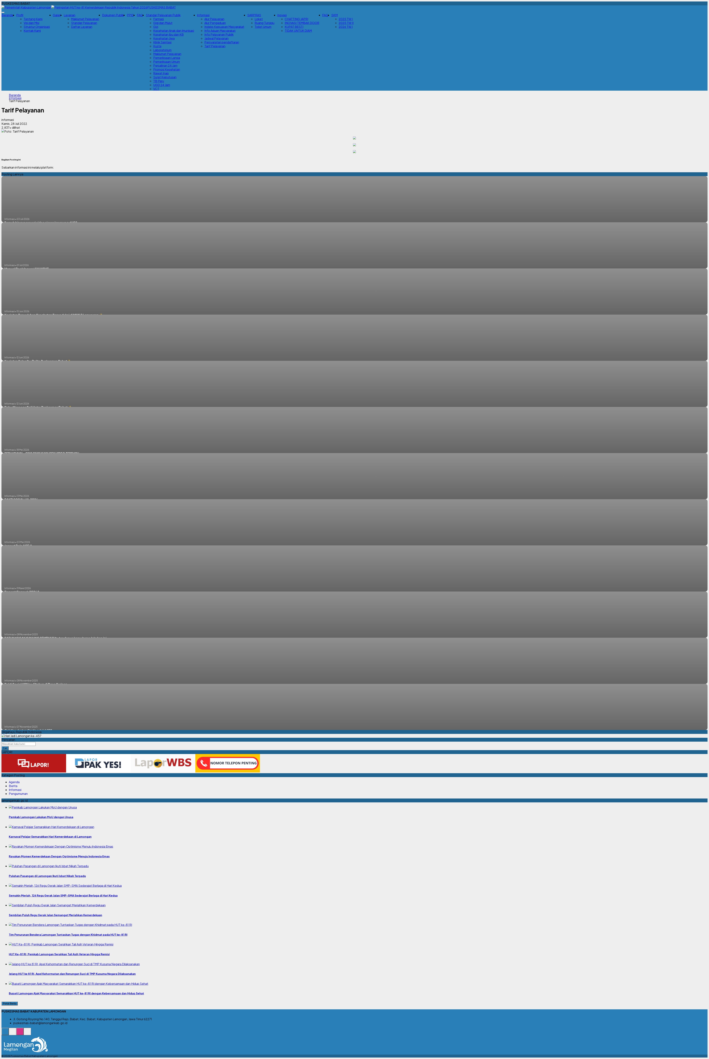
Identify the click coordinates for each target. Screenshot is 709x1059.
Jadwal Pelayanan (216, 38)
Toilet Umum (263, 27)
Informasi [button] (203, 15)
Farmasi (158, 19)
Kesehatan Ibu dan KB (168, 34)
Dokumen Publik (113, 15)
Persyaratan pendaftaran (221, 42)
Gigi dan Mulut (162, 23)
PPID (130, 15)
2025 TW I (346, 19)
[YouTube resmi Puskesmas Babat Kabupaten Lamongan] (27, 1033)
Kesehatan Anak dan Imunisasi (173, 30)
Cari (5, 748)
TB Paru (158, 81)
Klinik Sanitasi (162, 42)
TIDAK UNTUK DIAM (298, 30)
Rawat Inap (161, 73)
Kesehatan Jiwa (164, 38)
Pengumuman (18, 794)
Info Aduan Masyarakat (220, 30)
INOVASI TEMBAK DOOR (302, 23)
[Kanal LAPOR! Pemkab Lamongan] (12, 1033)
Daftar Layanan (81, 27)
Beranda (7, 15)
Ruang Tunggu (264, 23)
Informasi (15, 98)
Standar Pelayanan (84, 23)
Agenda (14, 782)
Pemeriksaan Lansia (166, 58)
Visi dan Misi (31, 23)
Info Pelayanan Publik (219, 34)
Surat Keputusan (165, 77)
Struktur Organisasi (37, 27)
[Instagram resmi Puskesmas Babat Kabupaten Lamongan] (20, 1033)
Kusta (157, 46)
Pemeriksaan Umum (166, 62)
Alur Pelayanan (214, 19)
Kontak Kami (32, 30)
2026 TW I (346, 27)
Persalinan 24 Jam (165, 65)
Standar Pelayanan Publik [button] (163, 15)
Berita (13, 786)
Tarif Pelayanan (214, 46)
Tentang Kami (33, 19)
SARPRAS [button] (254, 15)
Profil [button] (19, 15)
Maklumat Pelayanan (85, 19)
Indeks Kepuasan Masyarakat (224, 27)
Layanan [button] (69, 15)
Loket (259, 19)
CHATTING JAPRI (296, 19)
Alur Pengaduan (215, 23)
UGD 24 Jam (161, 85)
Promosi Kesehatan (166, 69)
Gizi (155, 27)
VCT (156, 89)
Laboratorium (162, 50)
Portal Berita (9, 1003)
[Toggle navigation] (2, 12)
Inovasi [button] (282, 15)
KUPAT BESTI (294, 27)
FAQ (140, 15)
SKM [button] (334, 15)
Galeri (57, 15)
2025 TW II (346, 23)
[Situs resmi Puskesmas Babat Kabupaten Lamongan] (5, 1033)
